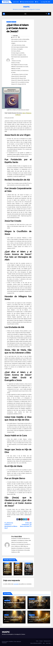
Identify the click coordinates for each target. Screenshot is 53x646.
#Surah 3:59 (26, 80)
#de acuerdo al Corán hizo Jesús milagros (18, 42)
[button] (46, 13)
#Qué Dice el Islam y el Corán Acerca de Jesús (19, 71)
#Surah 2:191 (23, 78)
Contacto (41, 641)
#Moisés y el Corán (15, 68)
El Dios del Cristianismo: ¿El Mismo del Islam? (25, 524)
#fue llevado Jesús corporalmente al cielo (19, 57)
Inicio (44, 643)
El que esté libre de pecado (36, 602)
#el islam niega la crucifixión (17, 53)
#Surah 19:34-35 (15, 78)
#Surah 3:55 (20, 80)
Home (37, 641)
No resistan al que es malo (14, 603)
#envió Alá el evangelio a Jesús (18, 54)
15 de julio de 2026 (9, 619)
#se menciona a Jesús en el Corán (20, 74)
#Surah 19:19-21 (15, 76)
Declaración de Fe (47, 641)
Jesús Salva (48, 643)
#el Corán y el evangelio (16, 49)
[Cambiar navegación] (25, 14)
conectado (16, 584)
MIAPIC (26, 7)
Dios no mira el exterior (7, 566)
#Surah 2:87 (14, 80)
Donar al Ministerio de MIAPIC (36, 643)
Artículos (9, 21)
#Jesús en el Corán (16, 60)
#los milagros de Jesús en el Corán (19, 64)
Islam (23, 113)
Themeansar (4, 642)
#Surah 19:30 (23, 76)
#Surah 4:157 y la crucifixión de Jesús (20, 82)
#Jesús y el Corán (15, 62)
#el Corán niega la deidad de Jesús (19, 47)
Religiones (14, 21)
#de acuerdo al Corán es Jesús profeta (20, 39)
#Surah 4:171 (14, 84)
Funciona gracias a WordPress (8, 641)
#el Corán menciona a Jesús (18, 45)
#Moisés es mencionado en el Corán (19, 66)
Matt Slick (15, 35)
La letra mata (34, 617)
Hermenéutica (7, 600)
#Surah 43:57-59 (22, 84)
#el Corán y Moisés (15, 51)
